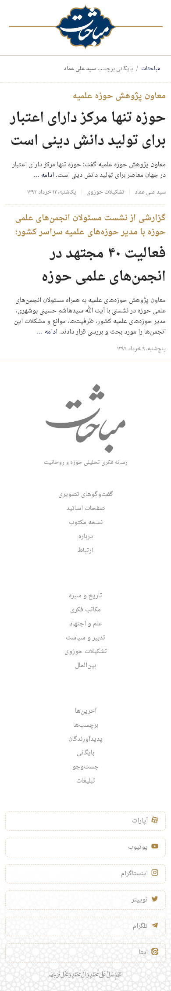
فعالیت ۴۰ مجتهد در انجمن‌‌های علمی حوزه (104, 265)
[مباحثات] (85, 27)
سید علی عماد (150, 192)
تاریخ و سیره (85, 596)
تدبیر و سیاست (85, 638)
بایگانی (85, 753)
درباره (85, 536)
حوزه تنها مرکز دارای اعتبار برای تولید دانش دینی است (88, 130)
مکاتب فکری (85, 610)
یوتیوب (138, 847)
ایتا (143, 953)
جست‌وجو (85, 767)
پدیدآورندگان (85, 739)
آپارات (140, 821)
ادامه (43, 175)
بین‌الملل (85, 665)
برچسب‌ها (85, 725)
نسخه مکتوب (86, 522)
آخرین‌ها (85, 711)
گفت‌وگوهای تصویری (85, 494)
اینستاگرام (134, 874)
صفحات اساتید (85, 508)
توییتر (140, 900)
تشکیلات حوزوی (105, 192)
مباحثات (150, 69)
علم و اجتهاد (85, 624)
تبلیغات (85, 781)
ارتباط (85, 551)
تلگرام (140, 926)
